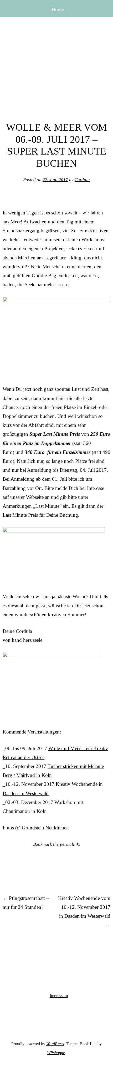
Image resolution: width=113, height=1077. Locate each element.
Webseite (35, 497)
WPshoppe (56, 1052)
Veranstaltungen (44, 732)
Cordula (82, 179)
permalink (69, 844)
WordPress (55, 1044)
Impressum (59, 995)
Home (58, 9)
